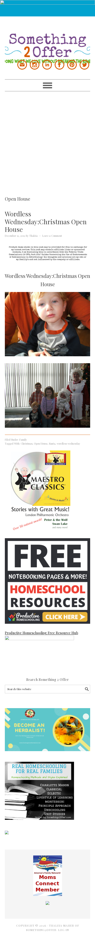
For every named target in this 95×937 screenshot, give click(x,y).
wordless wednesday (68, 443)
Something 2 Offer (47, 40)
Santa (52, 443)
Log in (63, 930)
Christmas (27, 443)
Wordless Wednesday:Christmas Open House (46, 221)
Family (23, 439)
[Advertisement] (47, 139)
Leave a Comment (52, 235)
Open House (41, 443)
